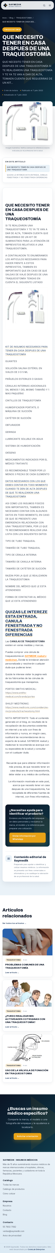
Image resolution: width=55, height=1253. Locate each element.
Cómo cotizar (9, 1193)
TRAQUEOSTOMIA (24, 18)
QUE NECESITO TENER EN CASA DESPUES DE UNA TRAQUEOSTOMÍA (26, 168)
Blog (11, 18)
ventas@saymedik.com (13, 1231)
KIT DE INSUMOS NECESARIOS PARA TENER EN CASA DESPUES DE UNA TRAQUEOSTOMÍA (26, 350)
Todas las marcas (11, 1184)
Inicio (4, 18)
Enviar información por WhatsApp (24, 837)
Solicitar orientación (27, 1136)
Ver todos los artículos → (14, 923)
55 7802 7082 (9, 1227)
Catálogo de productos (14, 1189)
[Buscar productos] (44, 5)
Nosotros (7, 1205)
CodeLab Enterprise (36, 1249)
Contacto (7, 1210)
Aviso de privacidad (12, 1235)
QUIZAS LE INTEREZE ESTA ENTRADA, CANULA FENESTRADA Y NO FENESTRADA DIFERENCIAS (27, 176)
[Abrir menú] (49, 5)
